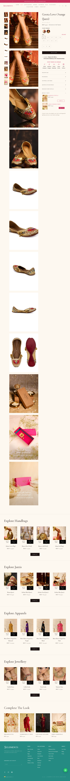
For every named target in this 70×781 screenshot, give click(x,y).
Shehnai (39, 762)
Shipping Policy (52, 749)
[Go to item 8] (6, 56)
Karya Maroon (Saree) (42, 734)
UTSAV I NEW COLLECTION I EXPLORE (35, 1)
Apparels (30, 756)
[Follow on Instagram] (8, 772)
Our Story (64, 749)
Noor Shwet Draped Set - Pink (59, 640)
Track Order (51, 753)
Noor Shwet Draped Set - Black (43, 640)
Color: (46, 28)
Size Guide (51, 756)
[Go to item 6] (6, 44)
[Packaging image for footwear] (6, 69)
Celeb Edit (43, 6)
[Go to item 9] (6, 62)
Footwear (41, 4)
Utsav (38, 749)
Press (63, 753)
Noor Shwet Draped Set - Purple (26, 640)
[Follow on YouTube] (12, 772)
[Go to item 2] (6, 20)
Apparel (35, 4)
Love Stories (40, 756)
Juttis (29, 751)
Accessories (52, 4)
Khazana (39, 753)
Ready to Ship (31, 762)
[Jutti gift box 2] (6, 82)
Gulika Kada (27, 687)
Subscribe (22, 764)
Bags (46, 4)
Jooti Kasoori (28, 4)
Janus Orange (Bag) (57, 734)
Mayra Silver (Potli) (27, 546)
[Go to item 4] (6, 32)
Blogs (63, 751)
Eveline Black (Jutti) (27, 592)
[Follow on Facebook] (4, 772)
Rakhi (17, 4)
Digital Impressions (61, 776)
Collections (29, 6)
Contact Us (51, 758)
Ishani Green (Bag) (10, 546)
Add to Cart (61, 108)
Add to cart (54, 52)
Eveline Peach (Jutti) (43, 592)
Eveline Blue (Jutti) (59, 592)
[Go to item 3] (6, 26)
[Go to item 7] (6, 50)
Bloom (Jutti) (10, 592)
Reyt (38, 758)
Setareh (39, 765)
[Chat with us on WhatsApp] (65, 770)
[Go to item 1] (6, 14)
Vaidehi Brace (10, 687)
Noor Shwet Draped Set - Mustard (10, 640)
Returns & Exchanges (53, 751)
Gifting (29, 760)
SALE (21, 4)
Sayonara (39, 751)
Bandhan (39, 760)
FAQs (50, 760)
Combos (37, 6)
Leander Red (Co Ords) (26, 734)
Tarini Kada (43, 687)
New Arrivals (30, 749)
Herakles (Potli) (8, 734)
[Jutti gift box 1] (6, 75)
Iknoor (38, 767)
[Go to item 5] (6, 38)
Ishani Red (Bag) (59, 546)
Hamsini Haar (59, 687)
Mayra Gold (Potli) (43, 546)
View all (35, 554)
